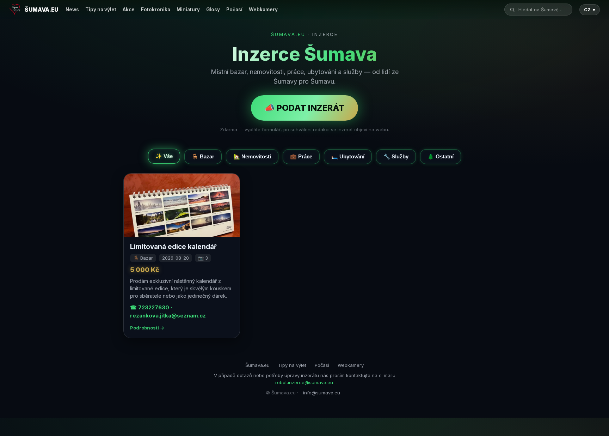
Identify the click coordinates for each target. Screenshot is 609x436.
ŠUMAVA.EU (288, 34)
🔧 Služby (395, 156)
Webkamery (263, 9)
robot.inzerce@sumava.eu (304, 382)
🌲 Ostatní (440, 156)
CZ (589, 9)
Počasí (234, 9)
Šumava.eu (257, 365)
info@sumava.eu (321, 392)
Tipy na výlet (100, 9)
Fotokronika (155, 9)
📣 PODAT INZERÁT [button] (304, 108)
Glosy (213, 9)
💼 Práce (301, 156)
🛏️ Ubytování (347, 156)
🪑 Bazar (203, 156)
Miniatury (188, 9)
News (72, 9)
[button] (181, 255)
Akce (129, 9)
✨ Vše (164, 155)
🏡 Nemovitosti (252, 156)
